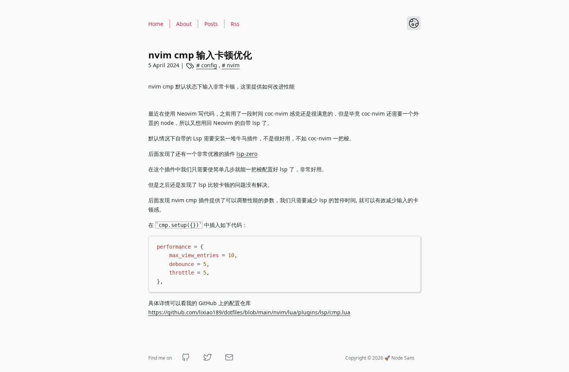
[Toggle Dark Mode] (414, 23)
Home (155, 23)
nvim (232, 65)
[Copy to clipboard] (411, 245)
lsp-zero (247, 153)
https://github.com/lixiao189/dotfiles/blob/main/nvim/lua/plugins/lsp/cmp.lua (249, 312)
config (208, 65)
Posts (211, 23)
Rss (235, 23)
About (184, 23)
